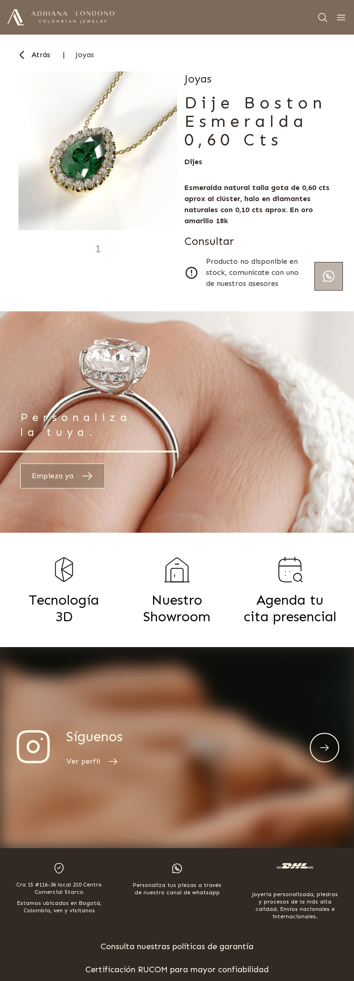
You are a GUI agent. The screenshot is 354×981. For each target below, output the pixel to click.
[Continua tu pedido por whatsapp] (328, 276)
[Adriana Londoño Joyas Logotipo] (72, 17)
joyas (85, 54)
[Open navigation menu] (341, 17)
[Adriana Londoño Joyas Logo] (15, 17)
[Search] (322, 17)
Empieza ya (52, 475)
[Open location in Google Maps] (59, 868)
